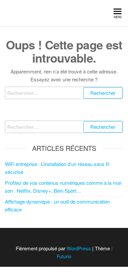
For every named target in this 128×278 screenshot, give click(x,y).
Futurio (64, 256)
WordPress (79, 248)
